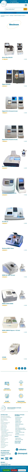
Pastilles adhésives (4, 436)
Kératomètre (17, 420)
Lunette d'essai (4, 426)
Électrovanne (18, 418)
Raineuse (2, 441)
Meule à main (3, 428)
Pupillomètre (3, 440)
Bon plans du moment (19, 434)
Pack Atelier (18, 441)
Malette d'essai (4, 427)
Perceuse (3, 437)
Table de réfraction (4, 442)
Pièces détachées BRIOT (20, 428)
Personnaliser (22, 470)
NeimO (17, 436)
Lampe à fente (3, 425)
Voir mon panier (25, 1)
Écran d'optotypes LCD (5, 422)
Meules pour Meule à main (6, 435)
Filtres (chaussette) (19, 439)
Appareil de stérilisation (5, 416)
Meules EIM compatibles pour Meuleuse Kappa (7, 433)
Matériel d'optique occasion (19, 415)
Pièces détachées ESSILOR (20, 429)
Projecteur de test (4, 438)
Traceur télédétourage (19, 432)
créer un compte (15, 2)
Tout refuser (14, 470)
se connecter (14, 1)
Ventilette (3, 447)
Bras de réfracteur (4, 420)
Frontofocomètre (18, 417)
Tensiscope (3, 443)
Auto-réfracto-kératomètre (6, 417)
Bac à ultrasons (4, 418)
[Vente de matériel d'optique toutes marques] (2, 4)
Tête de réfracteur (4, 445)
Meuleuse (17, 425)
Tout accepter (6, 470)
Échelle (2, 421)
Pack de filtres (18, 438)
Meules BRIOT (4, 431)
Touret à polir (3, 446)
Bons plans (17, 442)
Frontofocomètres (4, 423)
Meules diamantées (4, 430)
